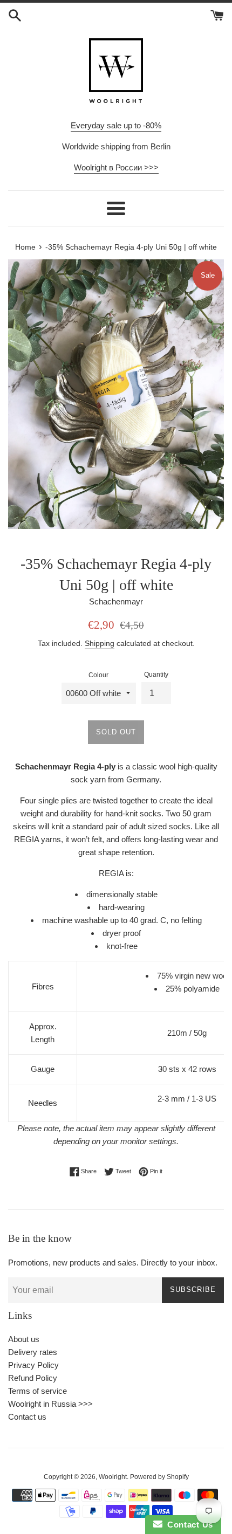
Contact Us (187, 1524)
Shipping (99, 643)
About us (23, 1339)
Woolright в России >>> (116, 167)
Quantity (156, 674)
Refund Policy (32, 1377)
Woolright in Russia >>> (50, 1403)
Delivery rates (32, 1352)
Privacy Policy (33, 1365)
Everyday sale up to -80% (116, 125)
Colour (98, 675)
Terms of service (37, 1390)
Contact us (27, 1416)
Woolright (113, 1477)
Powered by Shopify (159, 1477)
